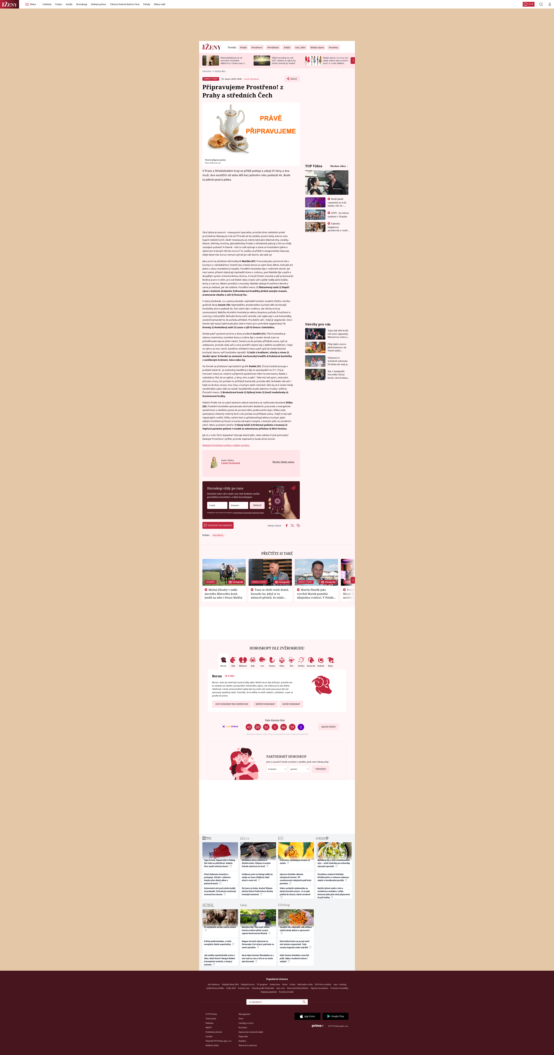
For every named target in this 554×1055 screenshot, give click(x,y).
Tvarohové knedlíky (339, 988)
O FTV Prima (211, 1014)
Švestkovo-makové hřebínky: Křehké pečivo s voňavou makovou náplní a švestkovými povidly (333, 877)
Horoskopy (81, 4)
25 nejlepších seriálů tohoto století (220, 927)
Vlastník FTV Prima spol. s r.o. (219, 1041)
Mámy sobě (159, 4)
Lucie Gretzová (251, 79)
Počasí (292, 984)
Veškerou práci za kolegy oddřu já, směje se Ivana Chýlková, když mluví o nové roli (257, 877)
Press (241, 1018)
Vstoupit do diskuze (220, 525)
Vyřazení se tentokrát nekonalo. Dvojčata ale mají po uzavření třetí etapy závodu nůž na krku (338, 361)
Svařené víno (244, 988)
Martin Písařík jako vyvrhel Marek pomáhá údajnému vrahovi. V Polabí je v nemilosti (315, 595)
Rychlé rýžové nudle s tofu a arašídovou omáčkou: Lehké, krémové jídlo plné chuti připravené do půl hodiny (334, 893)
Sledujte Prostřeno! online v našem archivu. (226, 445)
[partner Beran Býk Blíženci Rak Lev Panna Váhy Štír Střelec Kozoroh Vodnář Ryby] (299, 769)
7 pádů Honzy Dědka (215, 988)
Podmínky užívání (214, 1032)
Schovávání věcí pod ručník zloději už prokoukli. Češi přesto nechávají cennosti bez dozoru (220, 891)
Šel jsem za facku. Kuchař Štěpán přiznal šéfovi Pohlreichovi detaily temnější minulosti (257, 891)
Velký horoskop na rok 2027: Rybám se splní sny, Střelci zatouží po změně (284, 60)
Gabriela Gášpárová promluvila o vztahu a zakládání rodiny (338, 228)
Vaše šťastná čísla (275, 720)
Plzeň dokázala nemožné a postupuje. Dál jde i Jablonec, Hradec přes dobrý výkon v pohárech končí (217, 879)
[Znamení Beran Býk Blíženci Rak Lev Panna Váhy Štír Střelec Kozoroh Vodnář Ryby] (238, 505)
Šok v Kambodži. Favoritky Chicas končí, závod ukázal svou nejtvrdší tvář (338, 374)
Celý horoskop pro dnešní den (231, 704)
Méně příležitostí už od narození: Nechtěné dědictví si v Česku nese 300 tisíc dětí (234, 61)
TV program (262, 984)
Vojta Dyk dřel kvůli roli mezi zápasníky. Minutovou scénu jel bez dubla (338, 334)
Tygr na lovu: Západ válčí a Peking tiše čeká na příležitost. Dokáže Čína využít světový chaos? (219, 863)
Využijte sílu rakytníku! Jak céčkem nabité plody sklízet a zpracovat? (296, 928)
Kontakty (243, 1027)
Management (244, 1014)
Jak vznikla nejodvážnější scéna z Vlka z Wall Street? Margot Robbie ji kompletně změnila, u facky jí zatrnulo (219, 960)
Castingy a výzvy (246, 1023)
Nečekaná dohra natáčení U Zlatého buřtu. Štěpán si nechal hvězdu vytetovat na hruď (256, 863)
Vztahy (58, 4)
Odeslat (257, 505)
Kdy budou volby (305, 984)
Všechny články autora (283, 461)
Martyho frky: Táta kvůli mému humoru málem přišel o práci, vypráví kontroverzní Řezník (255, 930)
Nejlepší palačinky (269, 992)
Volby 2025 (231, 988)
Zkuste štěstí (328, 727)
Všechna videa (338, 166)
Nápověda (243, 1036)
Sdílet (293, 80)
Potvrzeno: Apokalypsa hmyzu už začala (295, 861)
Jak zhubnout (214, 984)
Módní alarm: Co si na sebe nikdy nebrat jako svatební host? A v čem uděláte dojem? (336, 61)
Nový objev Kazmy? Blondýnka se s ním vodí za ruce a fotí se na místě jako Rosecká (258, 958)
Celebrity (47, 4)
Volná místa (211, 1018)
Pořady (146, 4)
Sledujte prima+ (98, 4)
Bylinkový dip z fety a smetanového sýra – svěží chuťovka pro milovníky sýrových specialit (334, 863)
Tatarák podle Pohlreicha (263, 988)
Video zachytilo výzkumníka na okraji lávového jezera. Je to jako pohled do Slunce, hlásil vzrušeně (295, 891)
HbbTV (209, 1027)
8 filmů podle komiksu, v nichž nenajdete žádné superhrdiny (217, 942)
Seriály (69, 4)
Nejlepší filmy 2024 (230, 984)
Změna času (275, 984)
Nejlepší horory (248, 984)
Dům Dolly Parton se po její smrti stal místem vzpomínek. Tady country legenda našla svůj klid (294, 944)
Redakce (242, 1041)
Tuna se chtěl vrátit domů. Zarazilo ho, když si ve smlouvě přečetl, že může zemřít (270, 595)
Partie (285, 984)
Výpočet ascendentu (319, 988)
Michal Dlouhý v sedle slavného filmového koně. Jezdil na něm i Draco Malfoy (224, 593)
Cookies (209, 1036)
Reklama (209, 1023)
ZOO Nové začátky (323, 984)
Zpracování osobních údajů (251, 1032)
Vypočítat (321, 769)
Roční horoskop (291, 704)
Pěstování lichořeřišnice (297, 988)
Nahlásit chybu (212, 1045)
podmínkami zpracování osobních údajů (248, 513)
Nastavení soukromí (248, 1045)
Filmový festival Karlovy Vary (125, 4)
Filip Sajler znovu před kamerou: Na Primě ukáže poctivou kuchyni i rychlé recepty (337, 347)
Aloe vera (280, 988)
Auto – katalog (339, 984)
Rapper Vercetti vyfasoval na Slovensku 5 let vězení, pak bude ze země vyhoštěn (258, 944)
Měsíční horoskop (265, 704)
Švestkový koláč (286, 992)
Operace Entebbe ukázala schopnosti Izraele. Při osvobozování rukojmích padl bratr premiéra (295, 879)
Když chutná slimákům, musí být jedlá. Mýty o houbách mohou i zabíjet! (294, 958)
